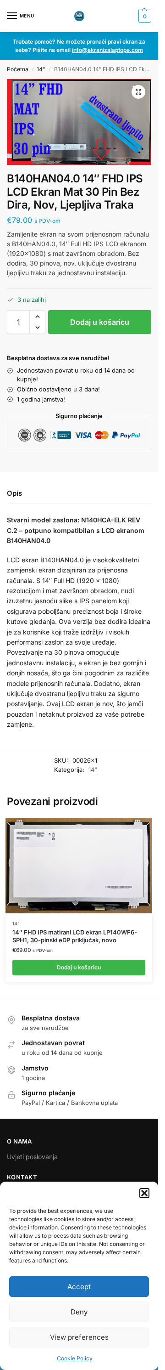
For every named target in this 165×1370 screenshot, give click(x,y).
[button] (144, 1193)
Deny (79, 1312)
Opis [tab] (14, 493)
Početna (17, 69)
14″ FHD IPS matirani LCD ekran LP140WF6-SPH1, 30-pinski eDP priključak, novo (74, 936)
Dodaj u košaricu (99, 322)
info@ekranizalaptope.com (107, 49)
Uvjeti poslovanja (32, 1157)
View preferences (79, 1337)
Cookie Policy (75, 1358)
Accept (79, 1286)
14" (41, 69)
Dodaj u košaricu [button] (79, 967)
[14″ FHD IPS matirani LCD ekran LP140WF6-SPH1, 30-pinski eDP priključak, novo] (79, 865)
